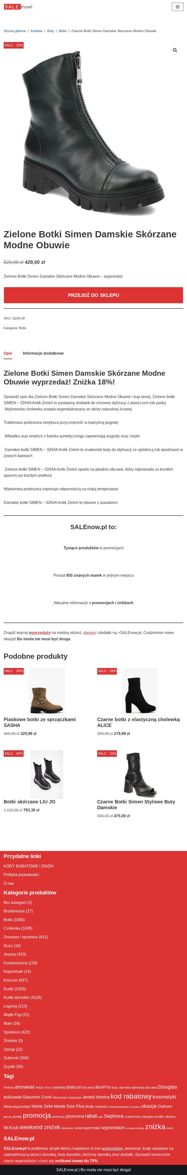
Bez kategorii (15, 902)
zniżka (155, 1127)
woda (78, 1128)
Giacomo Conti (36, 1097)
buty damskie (121, 1087)
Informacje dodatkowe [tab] (43, 353)
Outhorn (165, 1106)
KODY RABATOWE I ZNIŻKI (29, 866)
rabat (91, 1116)
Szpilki (9, 1067)
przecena (75, 1116)
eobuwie (12, 1097)
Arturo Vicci (44, 1087)
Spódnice (12, 1032)
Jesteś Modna (96, 1097)
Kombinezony (16, 963)
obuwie (89, 633)
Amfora (9, 1087)
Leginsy (10, 1006)
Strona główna (15, 31)
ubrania (170, 1116)
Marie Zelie (42, 1106)
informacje (59, 1097)
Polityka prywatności (21, 875)
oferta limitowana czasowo (124, 1106)
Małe (8, 1023)
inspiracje (74, 1097)
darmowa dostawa (144, 1087)
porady (17, 1116)
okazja (149, 1106)
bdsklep (59, 1087)
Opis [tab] (8, 353)
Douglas (167, 1087)
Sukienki (11, 1058)
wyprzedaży (40, 633)
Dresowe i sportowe (21, 937)
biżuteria (88, 1087)
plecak (7, 1116)
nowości (101, 1106)
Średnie (10, 1041)
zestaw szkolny (135, 1128)
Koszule (11, 980)
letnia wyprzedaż (17, 1106)
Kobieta (36, 31)
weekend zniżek (40, 1127)
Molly (89, 1106)
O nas (9, 883)
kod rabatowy (131, 1096)
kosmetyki (164, 1097)
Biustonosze (14, 911)
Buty (50, 31)
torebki (159, 1116)
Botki (62, 31)
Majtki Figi (12, 1015)
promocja (37, 1115)
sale (100, 1116)
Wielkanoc (67, 1128)
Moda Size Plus (69, 1106)
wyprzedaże (113, 1127)
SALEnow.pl (67, 1170)
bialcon (74, 1087)
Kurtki (9, 989)
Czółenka (12, 928)
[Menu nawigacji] (177, 7)
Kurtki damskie (16, 997)
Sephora (113, 1116)
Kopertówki (13, 971)
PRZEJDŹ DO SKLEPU (93, 295)
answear (25, 1087)
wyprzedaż (91, 1128)
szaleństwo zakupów (139, 1116)
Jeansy (10, 954)
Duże (8, 946)
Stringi (9, 1049)
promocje (58, 1116)
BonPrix (103, 1087)
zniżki (169, 1128)
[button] (175, 50)
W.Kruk (11, 1127)
